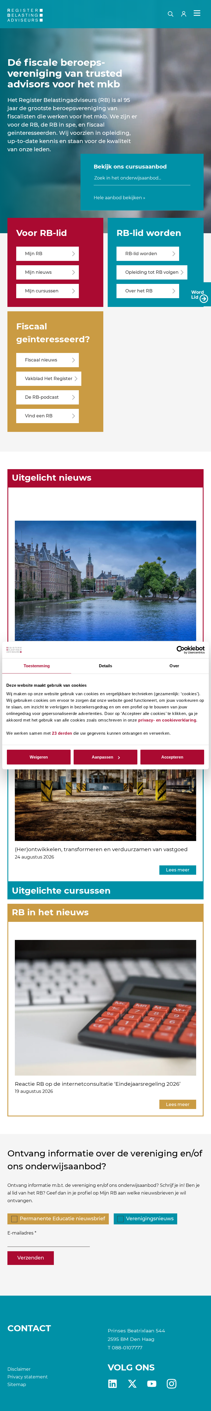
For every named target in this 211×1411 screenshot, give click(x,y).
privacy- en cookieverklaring (167, 720)
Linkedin (112, 1384)
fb (171, 1384)
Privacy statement (27, 1376)
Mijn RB (33, 253)
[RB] (38, 15)
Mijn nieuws (38, 272)
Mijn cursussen (42, 290)
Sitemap (16, 1384)
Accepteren (172, 757)
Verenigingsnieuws (150, 1219)
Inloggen (186, 13)
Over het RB (138, 290)
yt (152, 1384)
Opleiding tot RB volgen (152, 272)
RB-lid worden (141, 253)
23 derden (62, 733)
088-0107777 (127, 1347)
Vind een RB (38, 415)
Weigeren (39, 757)
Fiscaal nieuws (41, 360)
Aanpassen (102, 757)
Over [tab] (174, 665)
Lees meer (178, 870)
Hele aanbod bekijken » (119, 198)
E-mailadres (20, 1233)
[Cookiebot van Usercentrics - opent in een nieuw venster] (181, 650)
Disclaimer (18, 1369)
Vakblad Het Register (49, 378)
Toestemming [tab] (37, 665)
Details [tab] (105, 665)
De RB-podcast (42, 397)
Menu (197, 13)
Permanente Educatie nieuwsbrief (62, 1219)
